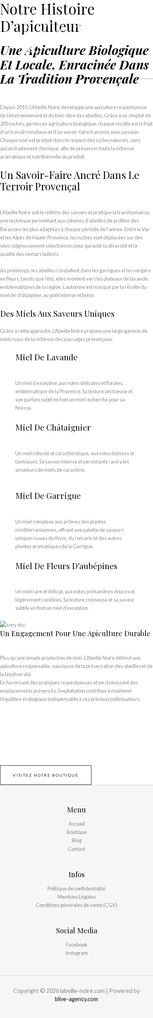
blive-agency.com (76, 999)
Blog (77, 840)
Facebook (76, 944)
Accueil (77, 824)
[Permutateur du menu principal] (145, 32)
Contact (76, 849)
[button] (45, 775)
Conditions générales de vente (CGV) (76, 905)
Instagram (76, 953)
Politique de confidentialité (76, 888)
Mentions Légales (77, 897)
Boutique (77, 832)
